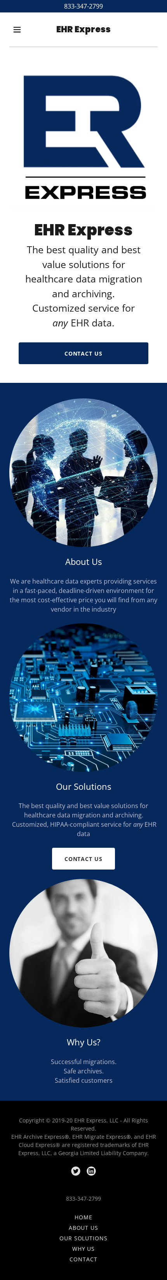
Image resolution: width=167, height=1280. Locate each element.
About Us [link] (84, 1227)
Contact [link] (83, 1259)
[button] (18, 29)
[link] (83, 30)
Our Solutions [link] (83, 1238)
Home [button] (83, 1217)
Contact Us (83, 353)
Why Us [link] (83, 1248)
